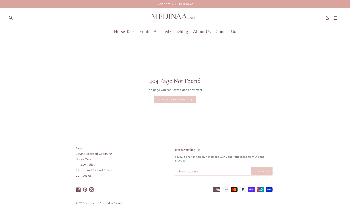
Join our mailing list (187, 150)
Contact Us (84, 175)
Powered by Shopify (111, 203)
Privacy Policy (85, 164)
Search (80, 148)
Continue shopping (172, 99)
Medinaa (90, 203)
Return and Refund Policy (94, 170)
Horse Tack (83, 159)
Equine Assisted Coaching (94, 153)
